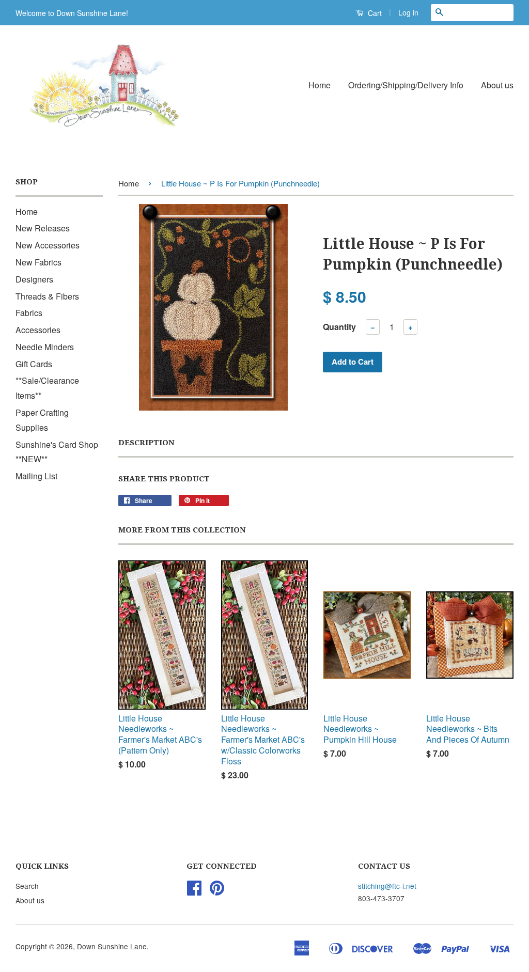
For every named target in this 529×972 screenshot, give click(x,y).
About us (497, 85)
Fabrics (28, 313)
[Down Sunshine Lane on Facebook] (194, 891)
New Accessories (47, 245)
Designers (34, 279)
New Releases (42, 228)
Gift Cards (33, 364)
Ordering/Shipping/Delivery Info (405, 85)
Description (146, 442)
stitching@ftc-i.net (387, 886)
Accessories (37, 330)
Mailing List (36, 476)
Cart (374, 13)
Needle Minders (44, 347)
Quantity (339, 327)
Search (27, 886)
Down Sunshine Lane (112, 946)
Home (319, 85)
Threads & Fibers (47, 296)
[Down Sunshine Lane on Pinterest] (217, 891)
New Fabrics (38, 262)
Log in (408, 12)
